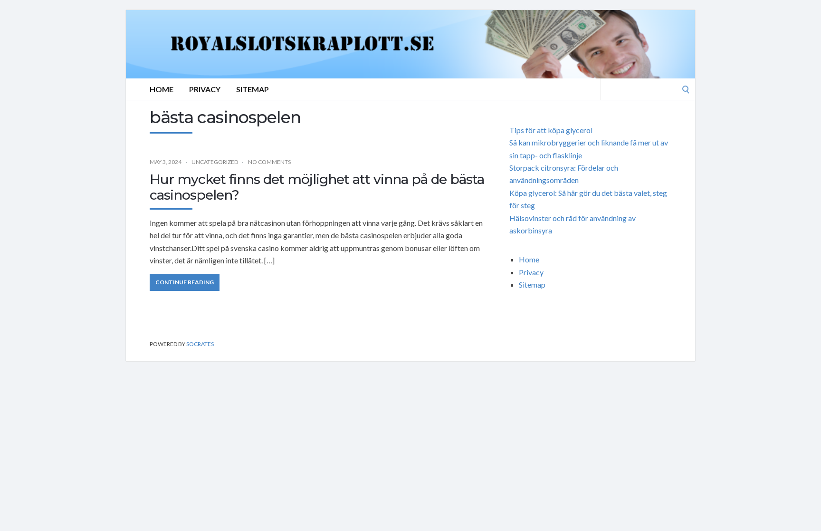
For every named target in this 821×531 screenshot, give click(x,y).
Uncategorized (214, 161)
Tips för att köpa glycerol (550, 130)
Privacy (204, 89)
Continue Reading (184, 282)
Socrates (200, 344)
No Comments (269, 161)
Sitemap (252, 89)
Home (161, 89)
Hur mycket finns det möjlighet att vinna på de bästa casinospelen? (317, 187)
